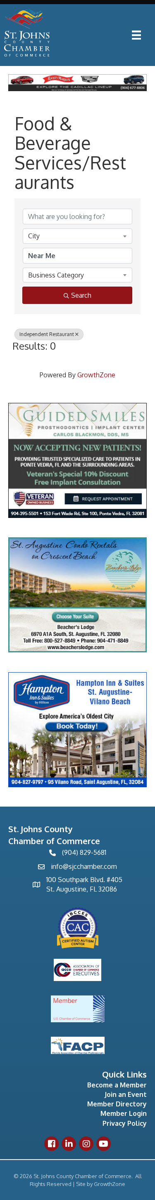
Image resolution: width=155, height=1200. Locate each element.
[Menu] (136, 35)
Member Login (123, 1113)
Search (81, 295)
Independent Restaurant (46, 334)
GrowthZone (96, 375)
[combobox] (77, 235)
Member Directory (117, 1104)
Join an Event (126, 1094)
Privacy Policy (125, 1123)
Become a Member (117, 1085)
